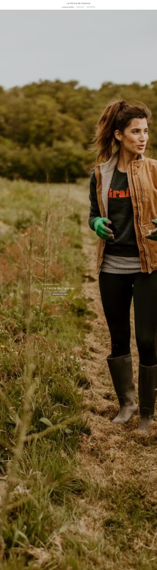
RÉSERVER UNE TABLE (60, 294)
